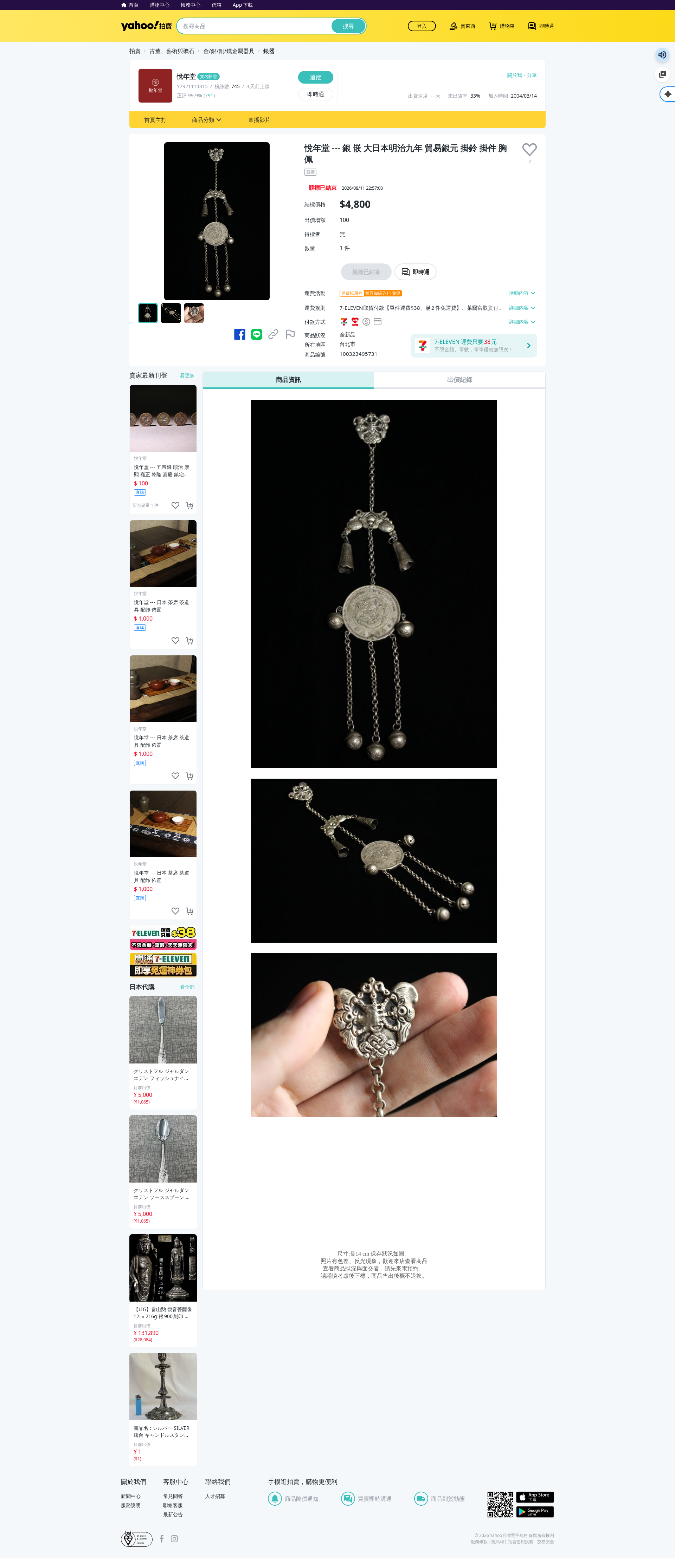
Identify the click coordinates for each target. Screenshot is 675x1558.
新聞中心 (131, 1496)
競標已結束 (366, 272)
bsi (137, 1539)
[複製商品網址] (273, 334)
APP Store (535, 1497)
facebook (161, 1538)
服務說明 (131, 1505)
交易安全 (545, 1541)
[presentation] (530, 150)
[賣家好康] (163, 965)
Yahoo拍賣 (146, 26)
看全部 (187, 986)
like (175, 505)
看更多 (187, 375)
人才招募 (215, 1496)
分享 (532, 75)
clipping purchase (189, 505)
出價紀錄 (459, 379)
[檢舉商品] (290, 334)
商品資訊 (288, 379)
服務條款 (479, 1541)
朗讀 (662, 55)
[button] (155, 119)
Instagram (174, 1538)
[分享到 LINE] (256, 334)
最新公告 (173, 1514)
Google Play (535, 1512)
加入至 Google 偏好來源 (662, 74)
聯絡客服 (173, 1505)
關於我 (514, 75)
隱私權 (497, 1541)
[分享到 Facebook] (239, 334)
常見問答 (173, 1496)
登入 (422, 25)
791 (209, 95)
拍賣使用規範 (520, 1541)
